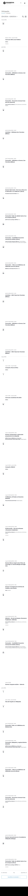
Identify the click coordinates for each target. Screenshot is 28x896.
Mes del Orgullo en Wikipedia (13, 701)
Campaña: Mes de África (11, 367)
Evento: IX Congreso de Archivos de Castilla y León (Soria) (14, 587)
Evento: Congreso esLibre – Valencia (14, 684)
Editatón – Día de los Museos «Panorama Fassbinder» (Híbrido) (16, 619)
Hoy (14, 872)
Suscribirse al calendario (13, 877)
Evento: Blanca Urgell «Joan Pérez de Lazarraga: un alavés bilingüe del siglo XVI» (15, 564)
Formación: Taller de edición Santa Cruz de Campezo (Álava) (15, 216)
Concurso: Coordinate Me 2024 (13, 397)
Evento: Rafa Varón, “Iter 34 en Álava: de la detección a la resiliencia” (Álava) (16, 190)
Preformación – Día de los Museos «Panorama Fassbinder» (14, 529)
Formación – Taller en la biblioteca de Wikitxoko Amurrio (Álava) (15, 265)
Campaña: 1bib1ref (10, 467)
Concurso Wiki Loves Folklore (13, 39)
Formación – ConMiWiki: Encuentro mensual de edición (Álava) (14, 238)
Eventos (3, 13)
